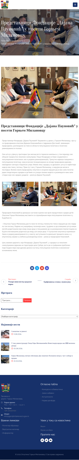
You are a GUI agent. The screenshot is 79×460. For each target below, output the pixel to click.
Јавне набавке (48, 393)
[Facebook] (32, 268)
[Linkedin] (47, 268)
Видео (43, 426)
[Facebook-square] (42, 440)
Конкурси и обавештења (52, 389)
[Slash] (39, 280)
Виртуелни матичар (10, 429)
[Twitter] (37, 268)
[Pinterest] (42, 268)
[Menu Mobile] (75, 4)
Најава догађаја (48, 400)
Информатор (7, 433)
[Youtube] (50, 440)
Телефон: (8, 408)
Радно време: (9, 402)
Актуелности (17, 41)
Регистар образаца (10, 426)
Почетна (5, 41)
